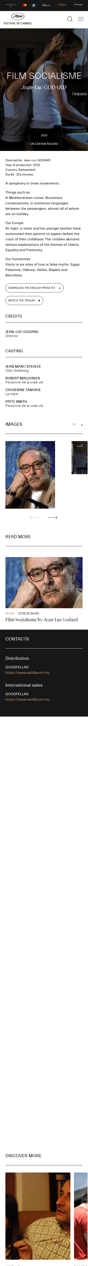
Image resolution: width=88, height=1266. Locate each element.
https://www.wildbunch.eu (27, 673)
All (74, 424)
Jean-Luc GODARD (21, 332)
